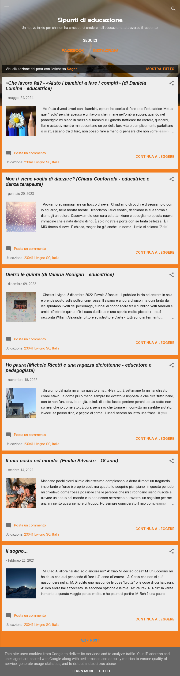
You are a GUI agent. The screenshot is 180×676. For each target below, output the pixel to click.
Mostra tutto (160, 69)
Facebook (73, 50)
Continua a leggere (154, 156)
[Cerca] (173, 9)
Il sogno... (17, 551)
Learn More (82, 671)
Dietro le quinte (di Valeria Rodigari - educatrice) (60, 274)
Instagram (105, 50)
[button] (171, 84)
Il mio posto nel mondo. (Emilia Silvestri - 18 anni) (62, 460)
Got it (105, 671)
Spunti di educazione (90, 19)
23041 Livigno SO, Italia (41, 162)
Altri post (90, 640)
